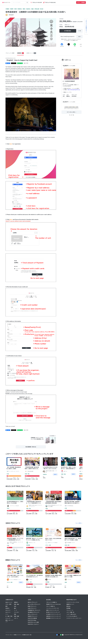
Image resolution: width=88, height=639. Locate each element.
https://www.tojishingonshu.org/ (74, 89)
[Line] (75, 44)
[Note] (81, 44)
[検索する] (27, 2)
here (10, 144)
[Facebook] (62, 44)
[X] (69, 44)
